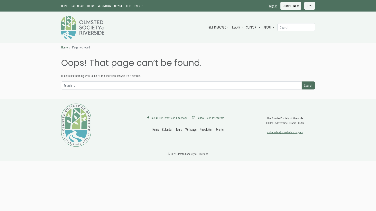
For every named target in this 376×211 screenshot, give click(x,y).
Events (138, 6)
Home (64, 6)
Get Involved (217, 27)
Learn (236, 27)
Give (309, 6)
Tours (91, 6)
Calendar (77, 6)
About (267, 27)
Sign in (273, 6)
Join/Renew (291, 6)
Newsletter (122, 6)
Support (252, 27)
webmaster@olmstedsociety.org (285, 132)
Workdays (104, 6)
